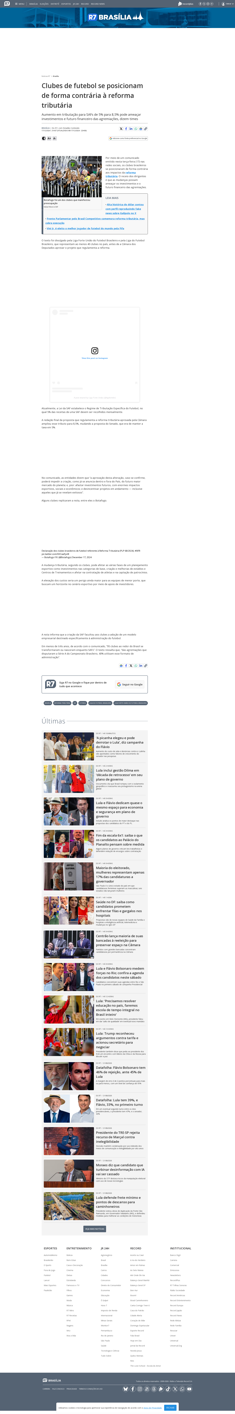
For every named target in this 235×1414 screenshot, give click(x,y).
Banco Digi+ (175, 1255)
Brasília (33, 4)
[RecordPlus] (185, 3)
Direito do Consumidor (111, 1285)
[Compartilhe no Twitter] (121, 128)
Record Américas (177, 1295)
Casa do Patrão (137, 1310)
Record (85, 4)
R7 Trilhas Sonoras (178, 1285)
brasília (48, 703)
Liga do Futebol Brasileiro (100, 703)
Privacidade (72, 1389)
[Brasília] (117, 18)
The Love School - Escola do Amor (145, 1366)
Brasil (103, 1260)
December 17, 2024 (82, 557)
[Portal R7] (7, 3)
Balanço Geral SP (138, 1285)
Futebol (47, 1275)
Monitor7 (105, 1325)
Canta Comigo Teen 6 (140, 1305)
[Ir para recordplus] (161, 1389)
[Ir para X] (204, 3)
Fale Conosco (58, 1389)
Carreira (173, 1260)
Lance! (47, 1280)
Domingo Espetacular (139, 1325)
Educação (105, 1295)
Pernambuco (106, 1330)
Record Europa (176, 1305)
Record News (98, 4)
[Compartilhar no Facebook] (126, 128)
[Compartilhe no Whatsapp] (135, 128)
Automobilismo (50, 1255)
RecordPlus (175, 1280)
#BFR (137, 550)
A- (54, 138)
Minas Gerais (106, 1320)
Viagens (70, 1325)
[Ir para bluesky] (126, 1389)
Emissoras (174, 1270)
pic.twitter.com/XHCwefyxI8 (55, 554)
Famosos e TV (73, 1285)
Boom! (133, 1295)
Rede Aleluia (175, 1320)
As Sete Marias (136, 1270)
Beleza (69, 1255)
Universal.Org (176, 1345)
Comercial (174, 1265)
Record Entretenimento (180, 1300)
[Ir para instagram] (208, 3)
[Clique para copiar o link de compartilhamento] (145, 128)
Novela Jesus (136, 1350)
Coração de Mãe (137, 1320)
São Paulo (105, 1340)
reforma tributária (62, 703)
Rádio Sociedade (177, 1290)
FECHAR (170, 1407)
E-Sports (47, 1265)
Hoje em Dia (135, 1340)
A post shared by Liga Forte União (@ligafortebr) (95, 398)
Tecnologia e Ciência (110, 1350)
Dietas (69, 1275)
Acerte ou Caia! (137, 1255)
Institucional (180, 1248)
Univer (173, 1335)
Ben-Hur (134, 1290)
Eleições (44, 4)
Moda (69, 1300)
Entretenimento (79, 1248)
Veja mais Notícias (94, 1229)
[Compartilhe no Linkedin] (130, 128)
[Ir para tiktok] (168, 1389)
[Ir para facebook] (200, 3)
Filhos (69, 1290)
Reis (132, 1360)
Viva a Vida (71, 1335)
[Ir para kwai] (147, 1389)
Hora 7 (104, 1305)
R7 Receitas (72, 1315)
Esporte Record (137, 1330)
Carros (104, 1270)
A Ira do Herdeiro (137, 1260)
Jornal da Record (137, 1345)
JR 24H (76, 4)
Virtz (68, 1330)
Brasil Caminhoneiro (139, 1300)
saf (75, 703)
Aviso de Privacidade (153, 1408)
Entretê (55, 4)
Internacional (106, 1315)
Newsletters (175, 1275)
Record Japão (176, 1310)
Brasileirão (48, 1260)
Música (70, 1305)
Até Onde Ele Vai (137, 1275)
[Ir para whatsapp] (182, 1389)
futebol (82, 703)
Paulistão (48, 1290)
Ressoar (173, 1330)
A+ (49, 138)
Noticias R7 (46, 76)
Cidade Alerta (136, 1315)
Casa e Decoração (75, 1265)
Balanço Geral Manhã (139, 1280)
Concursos (105, 1280)
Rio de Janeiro (107, 1335)
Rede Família (175, 1325)
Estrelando (71, 1280)
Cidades (104, 1275)
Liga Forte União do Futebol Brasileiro (131, 703)
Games (70, 1295)
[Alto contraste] (44, 138)
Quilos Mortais (136, 1355)
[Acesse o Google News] (140, 129)
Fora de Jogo (49, 1270)
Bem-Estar (71, 1260)
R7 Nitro (70, 1310)
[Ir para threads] (154, 1389)
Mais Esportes (50, 1285)
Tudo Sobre (106, 1355)
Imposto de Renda (109, 1310)
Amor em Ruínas (137, 1265)
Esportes (66, 4)
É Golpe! (104, 1300)
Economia (105, 1290)
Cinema (70, 1270)
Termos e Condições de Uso (91, 1389)
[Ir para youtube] (189, 1389)
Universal (174, 1340)
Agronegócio (106, 1255)
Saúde (103, 1345)
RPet (69, 1320)
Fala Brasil (134, 1335)
